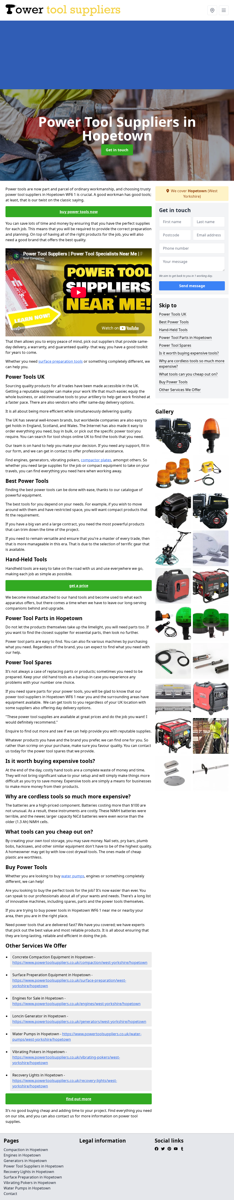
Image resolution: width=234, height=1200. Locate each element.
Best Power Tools (174, 321)
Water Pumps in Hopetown (27, 1188)
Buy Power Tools (173, 381)
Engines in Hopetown (22, 1155)
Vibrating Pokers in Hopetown (30, 1182)
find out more (78, 1098)
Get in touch (117, 149)
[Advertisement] (117, 55)
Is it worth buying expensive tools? (189, 353)
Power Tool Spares (175, 345)
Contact (10, 1193)
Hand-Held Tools (173, 329)
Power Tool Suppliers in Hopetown (34, 1166)
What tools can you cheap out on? (188, 374)
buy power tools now (79, 211)
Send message (192, 285)
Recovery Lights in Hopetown (29, 1171)
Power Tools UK (172, 314)
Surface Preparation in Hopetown (33, 1177)
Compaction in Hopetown (26, 1149)
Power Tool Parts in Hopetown (185, 337)
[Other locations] (212, 10)
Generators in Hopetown (25, 1160)
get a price (78, 585)
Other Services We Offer (180, 389)
